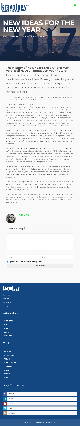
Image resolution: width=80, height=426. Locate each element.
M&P (5, 324)
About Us (6, 298)
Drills (6, 370)
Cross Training (24, 37)
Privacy (5, 306)
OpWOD (6, 377)
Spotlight (8, 351)
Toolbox (7, 359)
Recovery (7, 374)
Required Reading (10, 363)
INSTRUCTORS (8, 321)
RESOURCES (8, 336)
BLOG (6, 328)
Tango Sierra (8, 366)
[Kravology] (40, 7)
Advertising (7, 302)
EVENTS (6, 332)
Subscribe (6, 295)
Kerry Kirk (11, 37)
